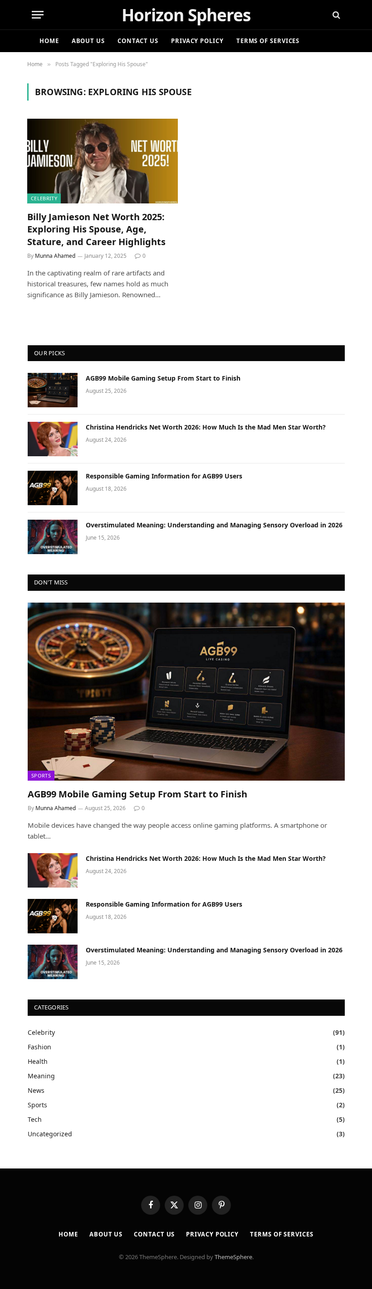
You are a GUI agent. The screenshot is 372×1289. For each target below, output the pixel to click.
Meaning (41, 1076)
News (36, 1090)
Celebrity (44, 198)
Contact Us (137, 41)
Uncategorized (50, 1134)
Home (49, 41)
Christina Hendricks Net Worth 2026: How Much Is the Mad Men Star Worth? (206, 427)
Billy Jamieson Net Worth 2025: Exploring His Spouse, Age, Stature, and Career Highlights (96, 229)
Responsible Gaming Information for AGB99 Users (164, 476)
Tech (35, 1119)
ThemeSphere (233, 1257)
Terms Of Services (267, 41)
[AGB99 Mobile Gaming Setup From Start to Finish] (53, 390)
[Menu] (38, 15)
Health (38, 1061)
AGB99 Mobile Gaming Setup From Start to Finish (163, 378)
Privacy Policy (197, 41)
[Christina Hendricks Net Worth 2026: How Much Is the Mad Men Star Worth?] (53, 439)
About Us (88, 41)
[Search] (335, 15)
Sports (41, 775)
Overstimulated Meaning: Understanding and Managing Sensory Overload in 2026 (214, 525)
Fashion (39, 1047)
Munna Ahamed (55, 256)
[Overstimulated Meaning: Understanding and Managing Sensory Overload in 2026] (53, 537)
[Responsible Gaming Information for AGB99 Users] (53, 488)
